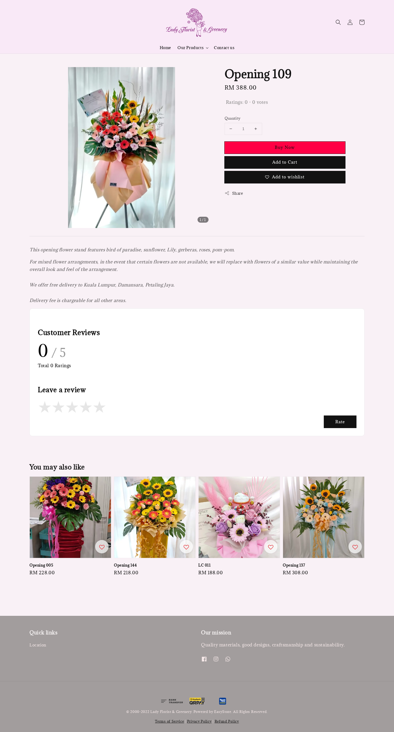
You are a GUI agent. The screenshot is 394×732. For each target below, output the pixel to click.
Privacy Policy (199, 721)
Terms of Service (169, 721)
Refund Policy (227, 721)
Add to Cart (284, 162)
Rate (340, 421)
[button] (338, 22)
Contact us (224, 47)
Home (165, 47)
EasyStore (222, 711)
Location (37, 645)
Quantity (233, 118)
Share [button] (237, 193)
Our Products (190, 47)
